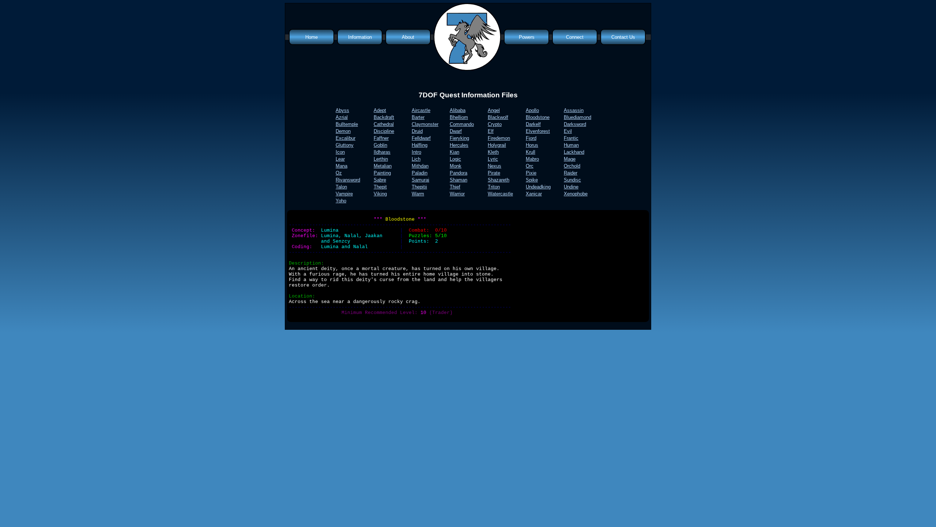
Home (311, 37)
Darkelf (533, 124)
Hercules (459, 145)
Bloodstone (538, 117)
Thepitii (419, 187)
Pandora (458, 173)
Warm (418, 194)
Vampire (344, 194)
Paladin (419, 173)
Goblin (380, 145)
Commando (462, 124)
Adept (380, 110)
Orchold (572, 166)
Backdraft (384, 117)
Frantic (571, 138)
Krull (530, 152)
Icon (340, 152)
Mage (569, 159)
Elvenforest (538, 131)
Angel (494, 110)
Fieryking (459, 138)
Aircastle (421, 110)
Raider (570, 173)
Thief (455, 187)
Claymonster (425, 124)
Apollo (532, 110)
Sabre (380, 180)
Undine (571, 187)
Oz (339, 173)
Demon (343, 131)
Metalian (383, 166)
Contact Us (623, 37)
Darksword (575, 124)
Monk (455, 166)
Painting (382, 173)
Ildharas (382, 152)
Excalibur (345, 138)
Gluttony (345, 145)
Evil (568, 131)
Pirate (494, 173)
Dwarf (456, 131)
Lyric (493, 159)
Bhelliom (459, 117)
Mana (341, 166)
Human (571, 145)
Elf (491, 131)
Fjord (531, 138)
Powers (527, 37)
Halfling (419, 145)
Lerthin (381, 159)
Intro (416, 152)
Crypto (495, 124)
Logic (455, 159)
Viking (380, 194)
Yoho (341, 200)
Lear (340, 159)
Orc (529, 166)
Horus (532, 145)
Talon (341, 187)
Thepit (380, 187)
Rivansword (348, 180)
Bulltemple (347, 124)
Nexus (494, 166)
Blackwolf (498, 117)
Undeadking (538, 187)
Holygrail (497, 145)
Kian (454, 152)
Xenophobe (576, 194)
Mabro (532, 159)
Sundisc (572, 180)
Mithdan (420, 166)
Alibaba (457, 110)
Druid (417, 131)
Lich (416, 159)
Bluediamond (577, 117)
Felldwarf (421, 138)
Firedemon (499, 138)
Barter (418, 117)
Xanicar (534, 194)
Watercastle (500, 194)
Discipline (384, 131)
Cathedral (384, 124)
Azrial (342, 117)
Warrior (457, 194)
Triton (494, 187)
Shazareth (498, 180)
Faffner (381, 138)
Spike (532, 180)
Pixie (531, 173)
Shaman (458, 180)
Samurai (420, 180)
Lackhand (574, 152)
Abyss (342, 110)
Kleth (493, 152)
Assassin (574, 110)
